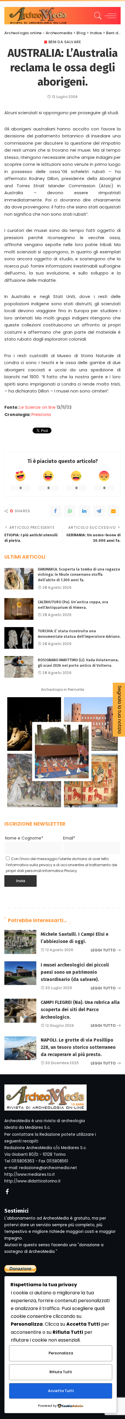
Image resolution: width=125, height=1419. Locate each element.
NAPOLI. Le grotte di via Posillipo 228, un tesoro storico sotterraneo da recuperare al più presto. (78, 1047)
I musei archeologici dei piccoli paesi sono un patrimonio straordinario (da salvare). (75, 972)
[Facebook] (55, 511)
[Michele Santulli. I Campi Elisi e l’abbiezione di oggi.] (20, 942)
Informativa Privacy (59, 870)
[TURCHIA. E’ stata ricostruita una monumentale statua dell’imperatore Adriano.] (18, 638)
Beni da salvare (65, 42)
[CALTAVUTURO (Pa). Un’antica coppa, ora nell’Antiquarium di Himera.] (18, 609)
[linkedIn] (84, 511)
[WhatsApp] (70, 511)
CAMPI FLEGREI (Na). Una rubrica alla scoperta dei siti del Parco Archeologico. (80, 1010)
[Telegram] (99, 511)
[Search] (97, 15)
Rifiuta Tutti (60, 1372)
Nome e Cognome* (24, 838)
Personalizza (61, 1353)
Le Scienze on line (37, 407)
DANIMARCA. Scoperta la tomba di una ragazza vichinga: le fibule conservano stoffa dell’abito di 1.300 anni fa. (79, 574)
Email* (69, 838)
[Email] (113, 511)
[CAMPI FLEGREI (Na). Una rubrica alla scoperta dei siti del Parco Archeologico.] (20, 1011)
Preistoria (41, 414)
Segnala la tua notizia (119, 710)
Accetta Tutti (61, 1390)
